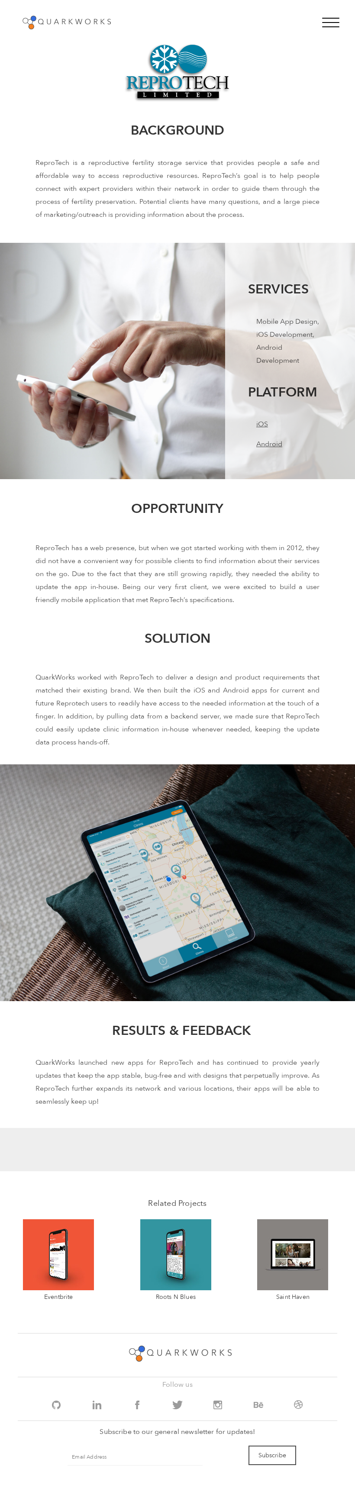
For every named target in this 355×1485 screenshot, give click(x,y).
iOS (262, 424)
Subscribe (272, 1455)
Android (269, 444)
